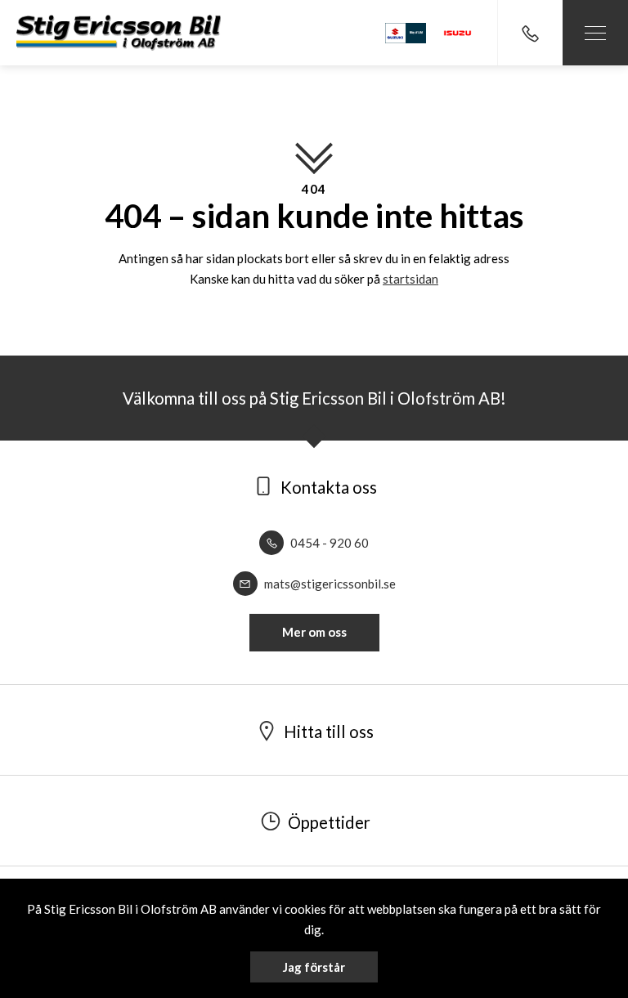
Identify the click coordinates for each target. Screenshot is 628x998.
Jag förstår (314, 967)
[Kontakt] (530, 32)
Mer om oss (314, 631)
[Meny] (595, 32)
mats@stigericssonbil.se (329, 583)
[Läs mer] (457, 33)
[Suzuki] (405, 33)
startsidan (410, 278)
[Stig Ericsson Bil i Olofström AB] (118, 32)
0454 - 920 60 (328, 542)
